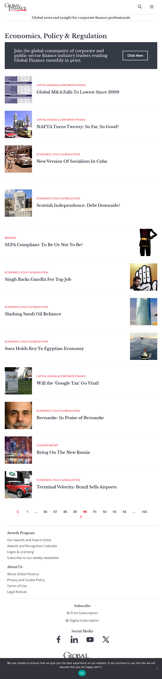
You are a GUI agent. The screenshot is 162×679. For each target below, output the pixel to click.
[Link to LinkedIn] (74, 639)
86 (45, 512)
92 (104, 512)
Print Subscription (84, 613)
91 (95, 512)
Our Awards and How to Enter (29, 540)
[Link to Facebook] (58, 639)
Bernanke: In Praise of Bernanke (70, 417)
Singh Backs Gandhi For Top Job (38, 279)
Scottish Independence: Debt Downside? (78, 205)
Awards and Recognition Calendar (32, 546)
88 (65, 512)
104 (144, 512)
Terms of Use (17, 586)
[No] (157, 668)
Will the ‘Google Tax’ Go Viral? (68, 383)
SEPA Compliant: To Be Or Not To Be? (44, 244)
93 (114, 512)
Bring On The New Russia (63, 452)
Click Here (135, 55)
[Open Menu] (151, 6)
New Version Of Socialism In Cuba (72, 161)
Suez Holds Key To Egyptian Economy (44, 348)
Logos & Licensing (20, 552)
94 (124, 512)
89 (75, 512)
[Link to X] (105, 639)
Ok (82, 673)
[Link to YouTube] (90, 639)
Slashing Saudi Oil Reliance (33, 314)
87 (55, 512)
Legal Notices (17, 592)
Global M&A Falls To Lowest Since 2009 (78, 92)
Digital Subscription (84, 620)
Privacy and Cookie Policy (26, 580)
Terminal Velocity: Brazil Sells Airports (77, 487)
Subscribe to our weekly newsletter (33, 558)
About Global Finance (23, 574)
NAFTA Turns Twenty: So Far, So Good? (78, 126)
